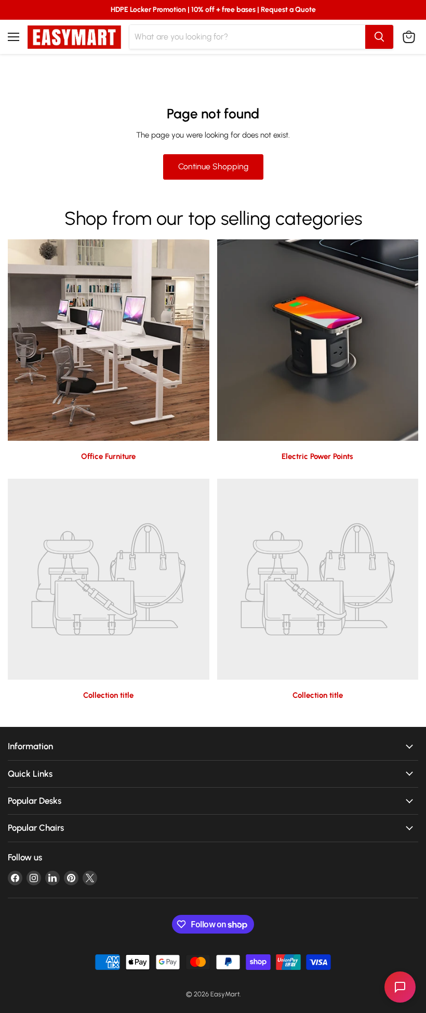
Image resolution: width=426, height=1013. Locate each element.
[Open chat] (400, 987)
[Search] (379, 37)
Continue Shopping (213, 166)
